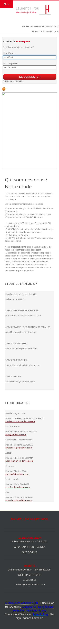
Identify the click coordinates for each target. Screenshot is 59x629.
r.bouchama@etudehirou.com (19, 461)
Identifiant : (9, 53)
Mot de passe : (11, 63)
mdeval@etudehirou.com (17, 474)
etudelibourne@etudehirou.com (20, 421)
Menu (6, 4)
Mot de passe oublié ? (13, 81)
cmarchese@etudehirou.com (18, 447)
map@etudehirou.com (15, 434)
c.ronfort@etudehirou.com (17, 487)
